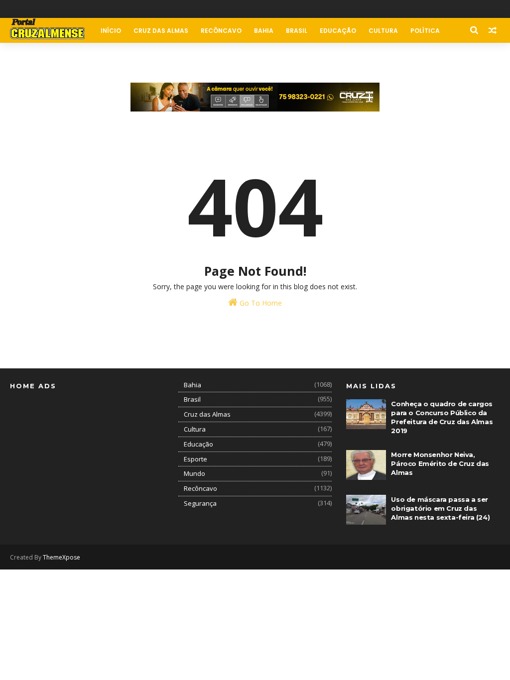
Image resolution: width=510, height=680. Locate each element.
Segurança (200, 503)
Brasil (296, 30)
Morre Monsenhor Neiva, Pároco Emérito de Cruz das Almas (440, 463)
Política (425, 30)
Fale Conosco (83, 55)
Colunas (31, 55)
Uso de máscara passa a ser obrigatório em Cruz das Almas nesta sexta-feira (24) (440, 508)
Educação (338, 30)
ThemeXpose (61, 557)
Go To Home (260, 303)
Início (111, 30)
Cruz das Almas (160, 30)
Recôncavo (221, 30)
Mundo (194, 473)
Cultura (383, 30)
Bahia (263, 30)
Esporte (195, 458)
